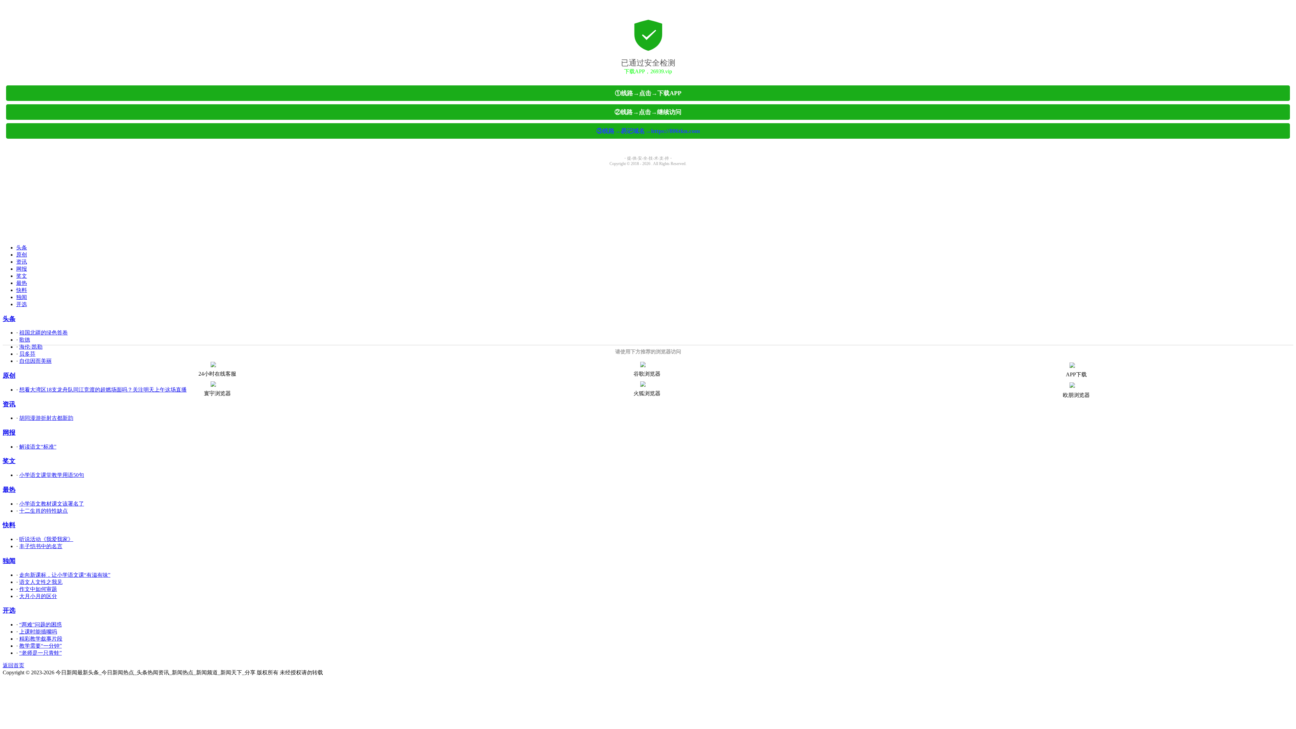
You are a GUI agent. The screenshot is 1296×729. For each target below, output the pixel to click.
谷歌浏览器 (646, 374)
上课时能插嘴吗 (38, 631)
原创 (21, 255)
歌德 (24, 340)
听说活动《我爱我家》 (46, 539)
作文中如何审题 (38, 589)
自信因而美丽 (35, 361)
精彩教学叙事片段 (40, 639)
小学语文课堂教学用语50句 (51, 475)
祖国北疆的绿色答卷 (43, 332)
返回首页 (13, 665)
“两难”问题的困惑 (40, 624)
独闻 (21, 297)
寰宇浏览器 (217, 393)
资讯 (21, 262)
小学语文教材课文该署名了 (51, 504)
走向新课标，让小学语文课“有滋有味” (64, 575)
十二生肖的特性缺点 (43, 511)
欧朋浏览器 (1076, 395)
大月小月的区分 (38, 596)
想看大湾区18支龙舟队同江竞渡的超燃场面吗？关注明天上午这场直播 (103, 390)
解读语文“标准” (37, 447)
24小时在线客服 (217, 374)
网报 (21, 269)
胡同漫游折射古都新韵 (46, 418)
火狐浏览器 (646, 393)
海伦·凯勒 (31, 347)
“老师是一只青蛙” (40, 653)
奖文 (21, 276)
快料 (21, 290)
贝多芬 (27, 354)
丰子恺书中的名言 (40, 546)
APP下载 (1076, 374)
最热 (21, 283)
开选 (21, 304)
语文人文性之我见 (40, 582)
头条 (21, 247)
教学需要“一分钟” (40, 646)
